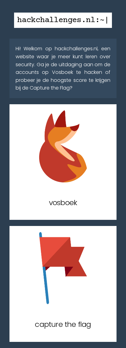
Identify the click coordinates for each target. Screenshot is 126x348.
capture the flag (63, 324)
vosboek (63, 202)
